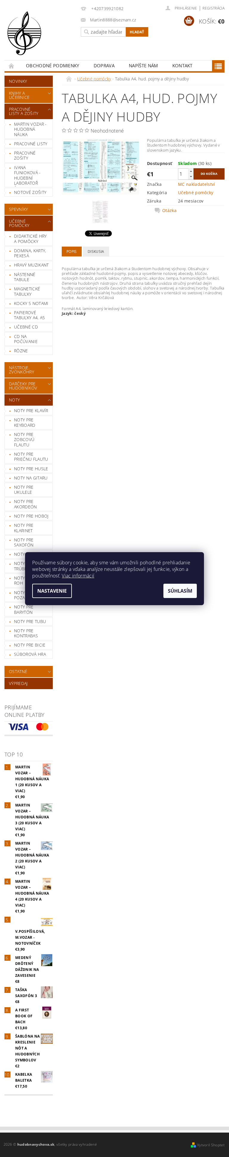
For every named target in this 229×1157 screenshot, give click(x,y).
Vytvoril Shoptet (211, 1144)
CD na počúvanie (26, 339)
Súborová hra (30, 654)
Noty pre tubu (30, 621)
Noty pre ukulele (24, 489)
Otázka (169, 210)
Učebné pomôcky (19, 223)
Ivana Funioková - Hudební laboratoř (27, 175)
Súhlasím (180, 591)
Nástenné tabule (24, 277)
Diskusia (96, 251)
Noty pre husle (31, 468)
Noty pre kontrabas (26, 633)
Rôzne (21, 351)
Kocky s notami (31, 303)
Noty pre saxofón (24, 542)
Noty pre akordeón (25, 504)
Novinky (18, 81)
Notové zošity (30, 192)
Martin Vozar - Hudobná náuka (30, 129)
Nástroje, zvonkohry (21, 370)
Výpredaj (18, 683)
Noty (14, 400)
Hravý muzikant (31, 265)
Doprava (104, 65)
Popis (71, 251)
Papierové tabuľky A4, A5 (29, 315)
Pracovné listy (30, 144)
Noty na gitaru (30, 478)
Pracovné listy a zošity (23, 111)
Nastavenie (52, 591)
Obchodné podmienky (52, 65)
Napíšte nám (143, 65)
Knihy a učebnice (19, 95)
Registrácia (213, 8)
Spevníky (18, 209)
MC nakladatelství (196, 184)
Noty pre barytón (24, 609)
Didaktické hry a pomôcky (30, 238)
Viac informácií (78, 575)
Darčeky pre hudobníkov (23, 386)
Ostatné (18, 671)
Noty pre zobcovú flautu (24, 440)
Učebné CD (26, 327)
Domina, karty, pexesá (30, 253)
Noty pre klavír (31, 410)
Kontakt (182, 65)
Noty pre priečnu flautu (31, 456)
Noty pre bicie (29, 645)
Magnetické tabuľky (27, 291)
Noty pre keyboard (24, 422)
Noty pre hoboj (31, 516)
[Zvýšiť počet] (191, 171)
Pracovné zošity (25, 155)
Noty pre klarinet (24, 527)
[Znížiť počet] (191, 176)
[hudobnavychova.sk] (41, 37)
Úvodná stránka (11, 65)
